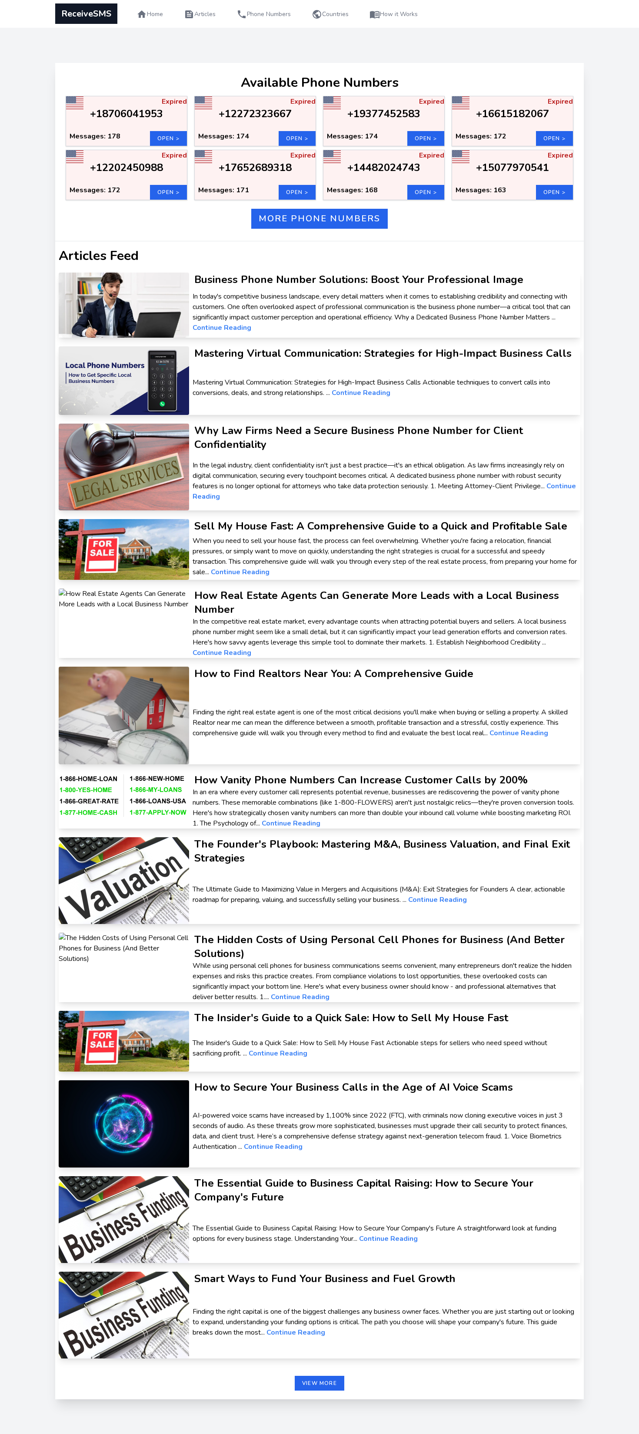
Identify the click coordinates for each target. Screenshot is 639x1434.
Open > (168, 138)
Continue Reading (222, 327)
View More (319, 1383)
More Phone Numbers (319, 218)
